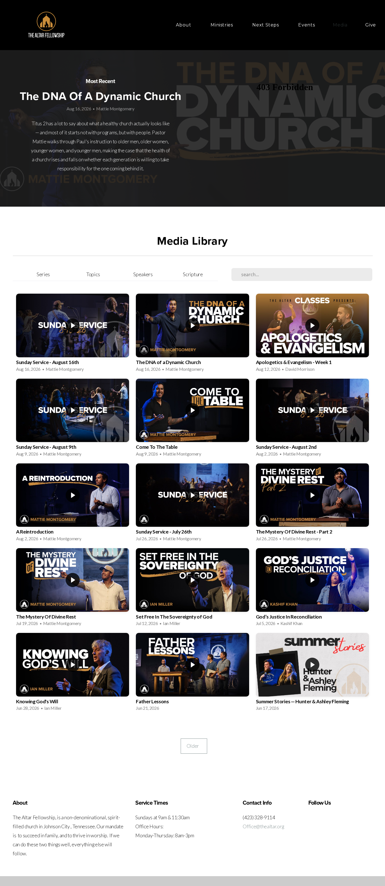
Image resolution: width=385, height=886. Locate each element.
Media (340, 25)
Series (43, 274)
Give (370, 25)
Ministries (222, 25)
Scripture (193, 274)
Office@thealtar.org (263, 826)
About (184, 25)
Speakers (142, 274)
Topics (93, 274)
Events (306, 25)
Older (194, 746)
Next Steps (266, 25)
